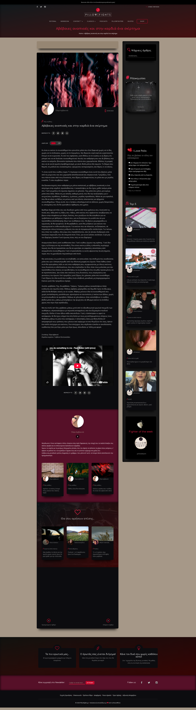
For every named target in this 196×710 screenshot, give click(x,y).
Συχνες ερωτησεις (153, 7)
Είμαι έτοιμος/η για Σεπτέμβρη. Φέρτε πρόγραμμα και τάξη (140, 170)
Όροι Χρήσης (117, 695)
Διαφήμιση (97, 695)
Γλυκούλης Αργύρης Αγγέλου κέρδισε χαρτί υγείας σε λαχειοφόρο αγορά (139, 322)
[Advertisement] (78, 593)
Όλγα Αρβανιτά (62, 110)
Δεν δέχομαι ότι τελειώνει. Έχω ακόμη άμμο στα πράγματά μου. (140, 164)
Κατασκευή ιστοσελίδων (97, 703)
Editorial (52, 21)
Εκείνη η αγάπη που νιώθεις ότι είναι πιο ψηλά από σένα (102, 490)
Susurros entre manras (50, 549)
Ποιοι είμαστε (106, 695)
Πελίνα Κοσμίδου (80, 542)
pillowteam (136, 229)
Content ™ (77, 21)
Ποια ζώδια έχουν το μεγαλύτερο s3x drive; (139, 363)
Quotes (131, 21)
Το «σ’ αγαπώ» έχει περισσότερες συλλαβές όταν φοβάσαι (101, 554)
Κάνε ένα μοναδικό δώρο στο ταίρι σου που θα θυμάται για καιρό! (98, 659)
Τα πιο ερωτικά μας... (57, 654)
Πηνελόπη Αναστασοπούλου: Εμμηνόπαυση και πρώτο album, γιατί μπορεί (139, 405)
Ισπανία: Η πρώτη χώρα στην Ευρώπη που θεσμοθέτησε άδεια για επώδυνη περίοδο (141, 240)
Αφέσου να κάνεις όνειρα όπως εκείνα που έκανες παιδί (51, 491)
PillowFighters (117, 21)
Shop (142, 21)
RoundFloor (116, 703)
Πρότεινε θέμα (87, 695)
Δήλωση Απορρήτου (129, 695)
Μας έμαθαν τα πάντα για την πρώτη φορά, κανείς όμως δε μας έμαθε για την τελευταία (52, 554)
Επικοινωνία (77, 695)
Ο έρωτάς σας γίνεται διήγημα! (98, 654)
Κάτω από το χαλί (133, 277)
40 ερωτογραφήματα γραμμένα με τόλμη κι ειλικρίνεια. (57, 659)
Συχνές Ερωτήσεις (66, 695)
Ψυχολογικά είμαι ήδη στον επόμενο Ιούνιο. (139, 186)
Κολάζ (130, 236)
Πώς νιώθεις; (48, 122)
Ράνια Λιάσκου (54, 542)
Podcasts (103, 21)
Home (81, 33)
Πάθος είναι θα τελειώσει (76, 489)
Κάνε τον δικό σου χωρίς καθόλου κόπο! (139, 655)
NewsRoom (65, 21)
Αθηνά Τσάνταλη (104, 542)
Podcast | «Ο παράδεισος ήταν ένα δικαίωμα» (76, 553)
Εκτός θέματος (73, 549)
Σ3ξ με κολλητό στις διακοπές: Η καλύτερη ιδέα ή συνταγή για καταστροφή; (141, 281)
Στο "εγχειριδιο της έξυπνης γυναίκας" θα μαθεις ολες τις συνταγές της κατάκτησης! (138, 662)
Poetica (96, 549)
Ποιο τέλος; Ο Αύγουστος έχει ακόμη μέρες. (140, 180)
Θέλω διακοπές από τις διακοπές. (141, 175)
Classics (90, 21)
